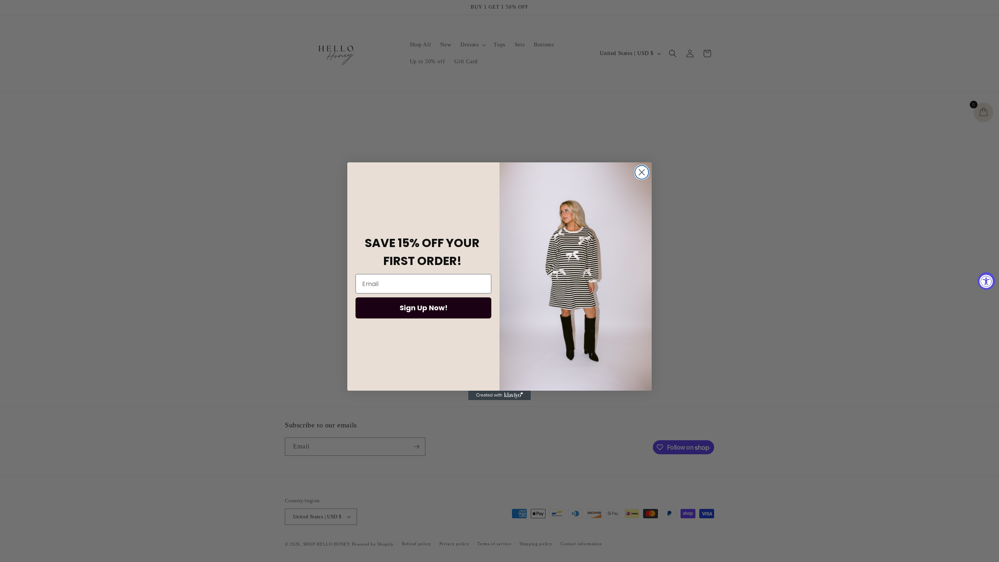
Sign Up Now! (424, 308)
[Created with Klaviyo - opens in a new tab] (499, 395)
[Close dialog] (642, 172)
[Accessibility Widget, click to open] (986, 281)
